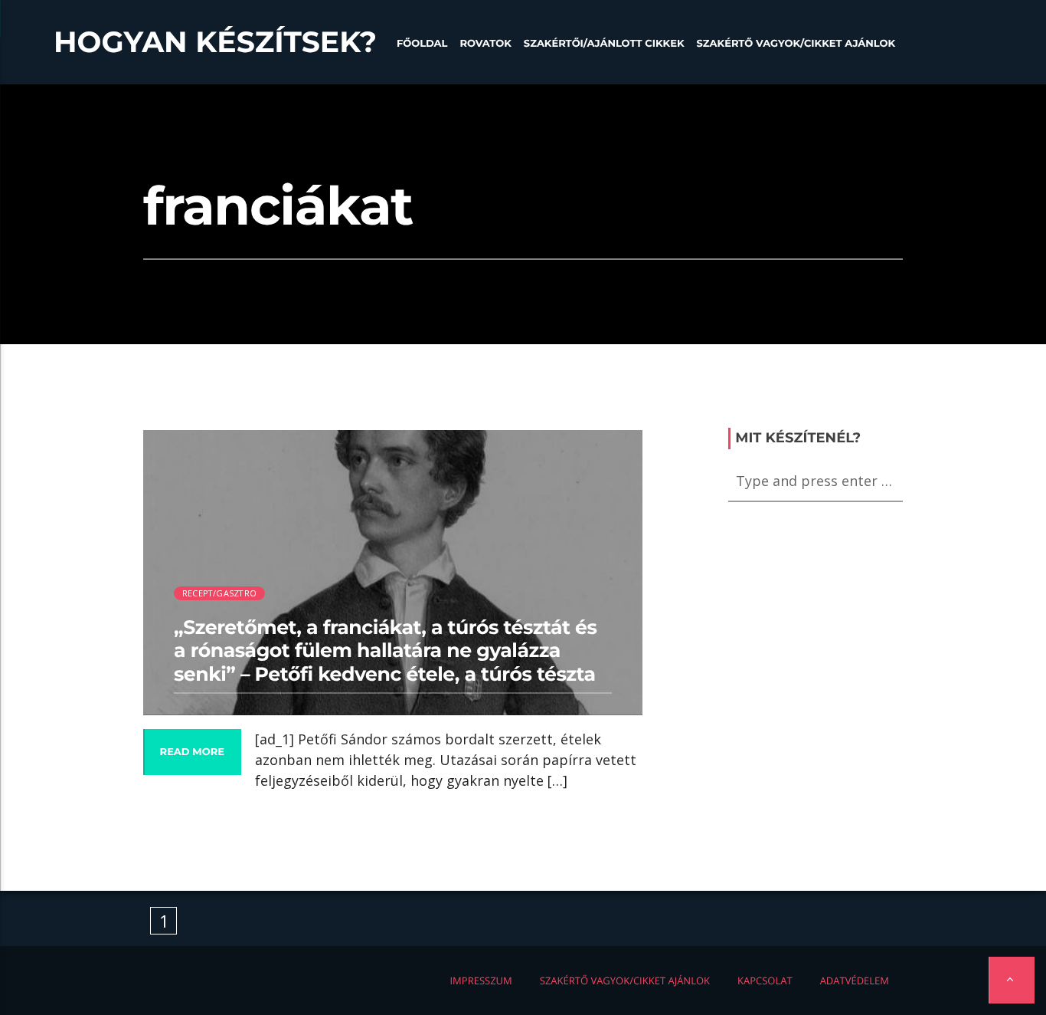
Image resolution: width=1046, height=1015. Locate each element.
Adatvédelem (854, 980)
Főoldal (422, 44)
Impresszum (480, 980)
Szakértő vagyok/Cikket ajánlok (796, 44)
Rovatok (485, 44)
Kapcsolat (765, 980)
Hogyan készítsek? (215, 42)
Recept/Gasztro (219, 593)
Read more (192, 752)
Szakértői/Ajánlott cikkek (604, 44)
